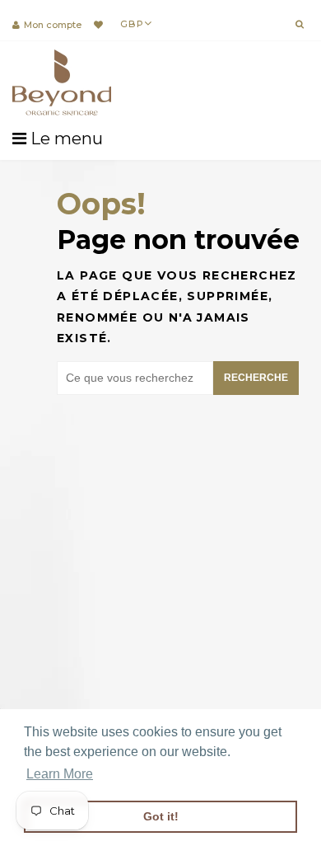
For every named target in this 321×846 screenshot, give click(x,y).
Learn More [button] (59, 774)
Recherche (256, 377)
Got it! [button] (161, 816)
